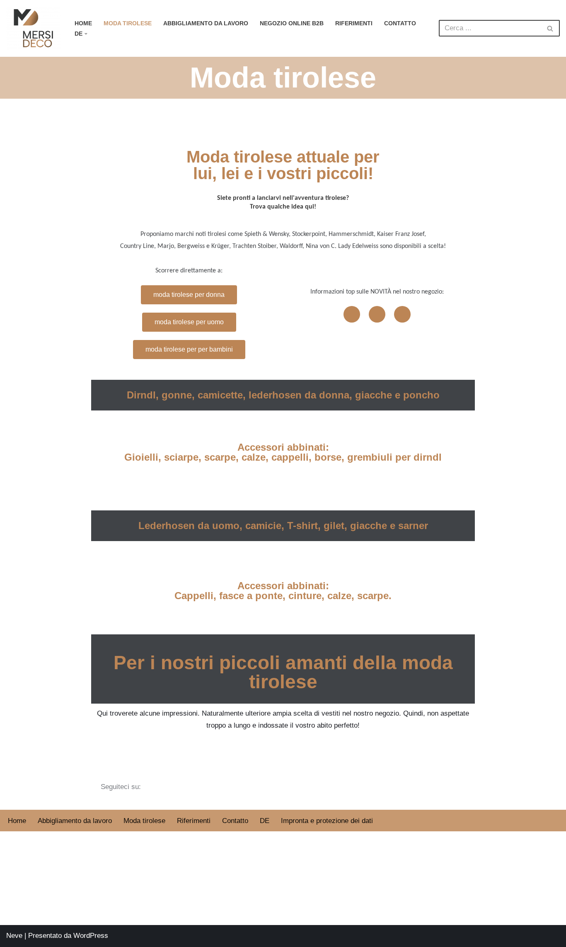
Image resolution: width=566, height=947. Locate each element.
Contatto (400, 23)
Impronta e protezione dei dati (327, 821)
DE (264, 821)
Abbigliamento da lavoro (205, 23)
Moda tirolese (128, 23)
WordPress (90, 936)
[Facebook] (351, 314)
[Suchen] (550, 28)
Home (83, 23)
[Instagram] (377, 314)
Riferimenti (353, 23)
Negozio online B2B (292, 23)
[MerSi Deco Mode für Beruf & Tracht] (33, 28)
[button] (86, 33)
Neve (14, 936)
